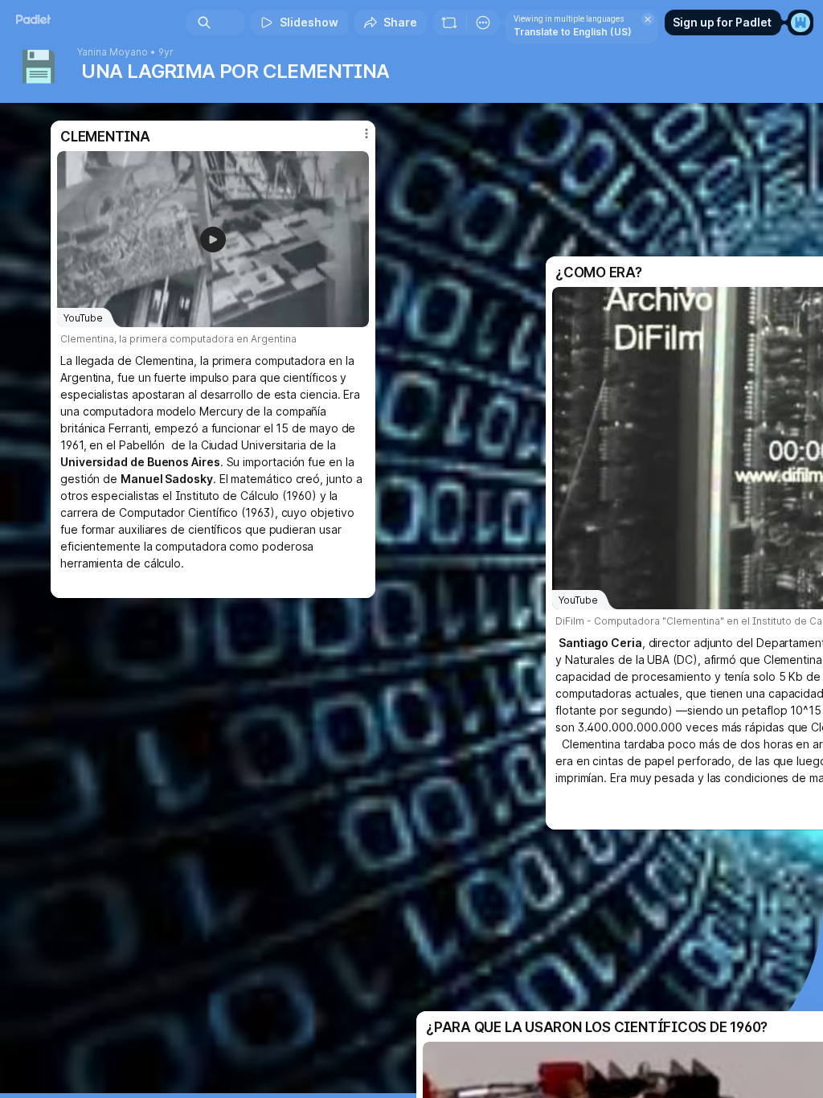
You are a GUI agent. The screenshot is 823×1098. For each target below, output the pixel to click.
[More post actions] (356, 140)
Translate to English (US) (573, 32)
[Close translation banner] (647, 19)
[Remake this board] (449, 22)
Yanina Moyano (112, 52)
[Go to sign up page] (800, 22)
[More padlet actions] (483, 22)
